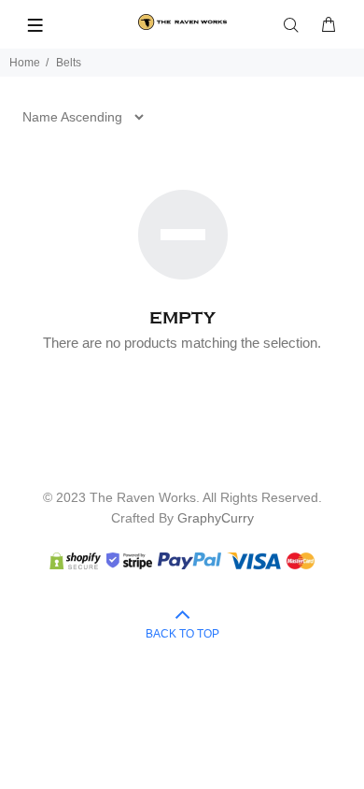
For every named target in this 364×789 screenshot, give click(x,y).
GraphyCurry (215, 517)
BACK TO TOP (182, 633)
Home (24, 62)
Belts (68, 62)
